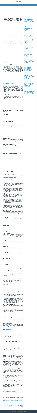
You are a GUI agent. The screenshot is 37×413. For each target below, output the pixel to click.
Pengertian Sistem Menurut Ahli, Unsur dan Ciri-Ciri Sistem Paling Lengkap (29, 33)
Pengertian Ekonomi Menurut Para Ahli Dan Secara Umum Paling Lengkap (28, 29)
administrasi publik (10, 399)
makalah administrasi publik (6, 401)
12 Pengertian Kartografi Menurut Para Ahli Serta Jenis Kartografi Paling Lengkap (29, 43)
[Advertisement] (18, 12)
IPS (5, 399)
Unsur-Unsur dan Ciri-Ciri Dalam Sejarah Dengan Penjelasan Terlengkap (29, 47)
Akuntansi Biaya (8, 329)
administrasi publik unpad (8, 400)
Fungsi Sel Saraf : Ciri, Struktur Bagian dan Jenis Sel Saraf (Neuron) (28, 54)
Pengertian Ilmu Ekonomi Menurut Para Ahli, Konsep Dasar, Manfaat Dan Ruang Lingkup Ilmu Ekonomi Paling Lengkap (28, 25)
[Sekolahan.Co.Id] (18, 1)
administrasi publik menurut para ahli (16, 399)
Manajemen (8, 231)
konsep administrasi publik (19, 400)
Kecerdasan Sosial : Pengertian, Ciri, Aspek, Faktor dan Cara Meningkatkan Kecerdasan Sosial (29, 92)
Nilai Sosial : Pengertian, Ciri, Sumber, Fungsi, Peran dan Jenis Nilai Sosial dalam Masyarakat (29, 81)
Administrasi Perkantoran (10, 170)
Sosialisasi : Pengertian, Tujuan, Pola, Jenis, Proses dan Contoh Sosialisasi (29, 57)
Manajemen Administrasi (10, 83)
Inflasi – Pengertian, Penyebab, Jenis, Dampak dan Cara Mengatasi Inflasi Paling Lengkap (29, 20)
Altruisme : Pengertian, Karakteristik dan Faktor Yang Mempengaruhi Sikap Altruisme (28, 64)
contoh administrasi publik (14, 400)
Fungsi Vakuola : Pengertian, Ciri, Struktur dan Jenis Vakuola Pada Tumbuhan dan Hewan (29, 73)
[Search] (33, 5)
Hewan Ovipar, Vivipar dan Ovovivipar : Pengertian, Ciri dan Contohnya (29, 61)
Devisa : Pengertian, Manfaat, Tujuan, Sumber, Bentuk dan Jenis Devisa (28, 89)
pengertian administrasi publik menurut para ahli (14, 401)
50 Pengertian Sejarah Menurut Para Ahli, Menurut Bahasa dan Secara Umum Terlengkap (28, 50)
